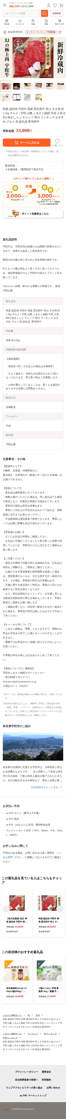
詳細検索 (56, 13)
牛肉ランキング (10, 1038)
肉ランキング (50, 1033)
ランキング (19, 24)
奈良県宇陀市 (15, 32)
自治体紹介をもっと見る (44, 787)
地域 (33, 24)
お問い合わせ (53, 1087)
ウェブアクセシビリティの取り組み (24, 1087)
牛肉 (38, 1015)
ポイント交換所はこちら (35, 213)
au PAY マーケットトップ (33, 1095)
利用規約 (46, 1079)
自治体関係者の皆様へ (26, 1079)
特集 (46, 24)
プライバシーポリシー (26, 1071)
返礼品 (6, 24)
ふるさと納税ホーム (12, 1015)
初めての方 (59, 24)
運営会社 (46, 1071)
